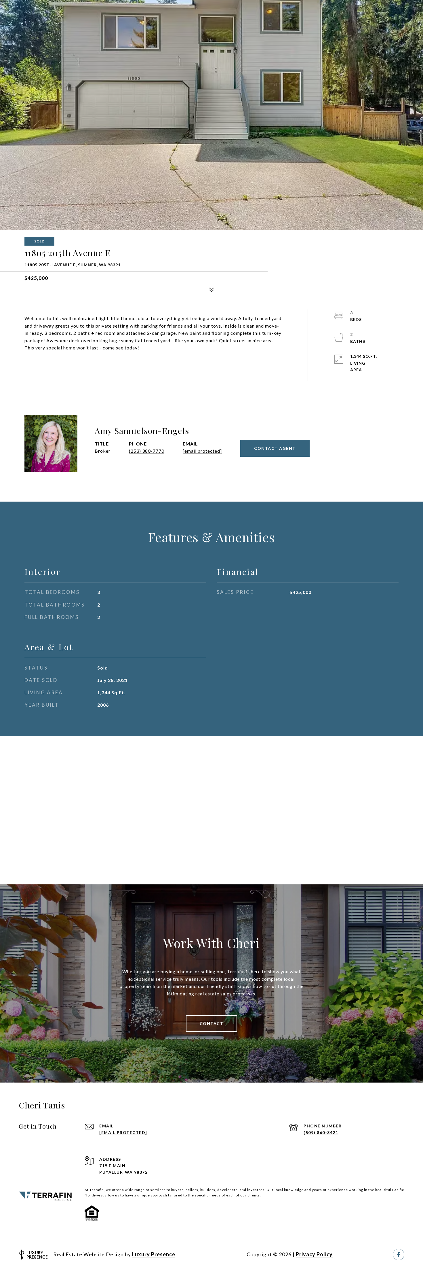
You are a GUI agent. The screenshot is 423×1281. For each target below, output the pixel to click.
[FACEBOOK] (398, 1254)
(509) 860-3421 (321, 1132)
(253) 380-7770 (146, 451)
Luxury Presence (153, 1254)
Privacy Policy (314, 1254)
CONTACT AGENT (275, 448)
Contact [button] (212, 1023)
